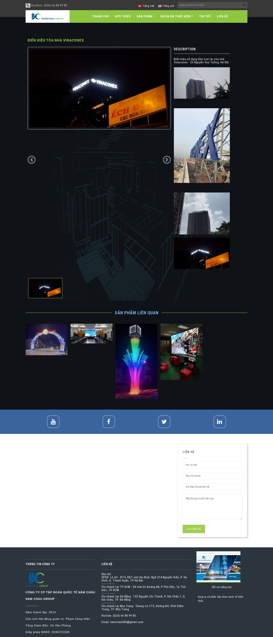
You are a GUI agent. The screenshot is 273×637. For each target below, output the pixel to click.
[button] (32, 160)
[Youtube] (53, 422)
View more (47, 339)
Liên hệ (222, 16)
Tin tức (205, 16)
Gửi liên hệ (194, 529)
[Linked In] (220, 422)
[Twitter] (164, 422)
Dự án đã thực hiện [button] (175, 16)
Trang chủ (100, 16)
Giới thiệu (123, 16)
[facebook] (109, 422)
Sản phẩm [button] (144, 16)
